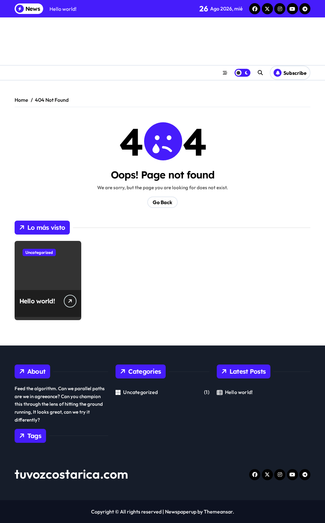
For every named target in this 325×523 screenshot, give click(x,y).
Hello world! (37, 301)
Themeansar (218, 511)
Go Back (162, 202)
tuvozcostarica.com (71, 474)
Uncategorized (39, 252)
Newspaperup (180, 511)
